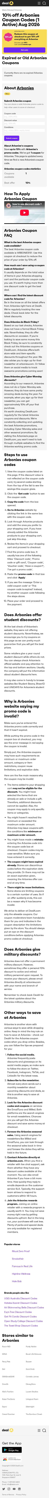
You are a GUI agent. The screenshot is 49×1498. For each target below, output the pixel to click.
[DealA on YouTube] (14, 1489)
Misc (7, 94)
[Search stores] (44, 3)
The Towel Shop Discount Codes (21, 1325)
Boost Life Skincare (33, 1354)
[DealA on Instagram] (8, 1489)
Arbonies (25, 88)
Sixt (3, 1369)
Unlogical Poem (32, 1399)
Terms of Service (8, 1495)
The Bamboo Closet (34, 1414)
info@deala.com (13, 1484)
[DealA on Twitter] (3, 1489)
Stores (10, 10)
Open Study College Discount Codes (23, 1321)
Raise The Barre (8, 1399)
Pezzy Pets (6, 1361)
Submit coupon (12, 138)
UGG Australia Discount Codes (20, 1298)
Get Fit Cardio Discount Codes (20, 1316)
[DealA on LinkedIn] (19, 1489)
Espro (4, 1406)
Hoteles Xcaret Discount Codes (20, 1302)
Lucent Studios (32, 1391)
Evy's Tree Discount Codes (18, 1312)
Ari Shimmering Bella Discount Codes (24, 1307)
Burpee (28, 1361)
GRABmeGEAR (8, 1376)
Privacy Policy (21, 1495)
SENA (4, 1354)
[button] (24, 37)
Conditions (8, 127)
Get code (24, 50)
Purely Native (31, 1346)
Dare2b (5, 1384)
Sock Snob (30, 1369)
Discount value (10, 120)
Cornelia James (32, 1376)
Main (4, 10)
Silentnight (30, 1406)
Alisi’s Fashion (7, 1391)
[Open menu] (39, 3)
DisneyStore (31, 1384)
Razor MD (6, 1346)
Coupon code (10, 113)
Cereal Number (8, 1414)
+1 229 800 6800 (13, 1482)
